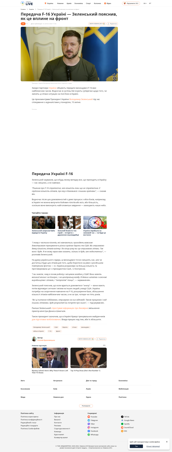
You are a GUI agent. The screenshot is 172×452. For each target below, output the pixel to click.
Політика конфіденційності (31, 420)
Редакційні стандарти (29, 426)
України (53, 88)
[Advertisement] (68, 115)
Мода (23, 397)
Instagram (95, 427)
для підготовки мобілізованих (46, 319)
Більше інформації (153, 446)
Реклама (57, 426)
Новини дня (58, 397)
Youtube (94, 417)
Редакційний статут (28, 423)
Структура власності (62, 428)
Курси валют (59, 434)
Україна (50, 3)
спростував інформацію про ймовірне (69, 308)
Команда (57, 431)
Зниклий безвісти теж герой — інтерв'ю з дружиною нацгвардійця (68, 233)
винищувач (85, 327)
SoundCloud (128, 427)
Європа (64, 327)
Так (136, 446)
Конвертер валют (61, 437)
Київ (55, 389)
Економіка (79, 3)
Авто (23, 381)
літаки (74, 327)
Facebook (94, 431)
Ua (144, 3)
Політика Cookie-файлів (30, 428)
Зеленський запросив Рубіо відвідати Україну (43, 232)
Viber (93, 424)
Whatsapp (94, 435)
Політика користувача (29, 417)
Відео (109, 3)
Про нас (57, 417)
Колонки (97, 3)
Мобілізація (124, 389)
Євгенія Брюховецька (46, 340)
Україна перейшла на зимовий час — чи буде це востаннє (94, 233)
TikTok (126, 417)
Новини (60, 3)
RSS (125, 431)
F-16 (50, 331)
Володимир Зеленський (81, 99)
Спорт (88, 3)
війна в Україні (38, 331)
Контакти (58, 423)
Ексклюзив (25, 389)
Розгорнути (86, 406)
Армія (69, 3)
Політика (122, 397)
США (56, 327)
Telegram (94, 420)
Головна (23, 9)
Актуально (57, 381)
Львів (88, 389)
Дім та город (91, 381)
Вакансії (57, 420)
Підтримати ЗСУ (132, 3)
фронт (58, 331)
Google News (129, 420)
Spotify (126, 424)
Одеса (88, 397)
